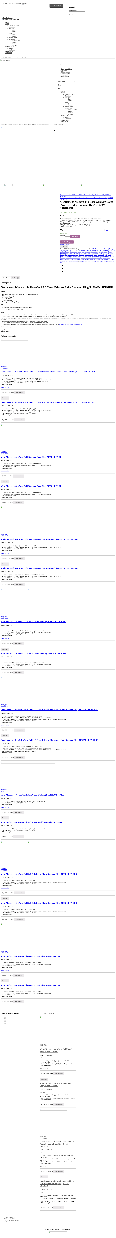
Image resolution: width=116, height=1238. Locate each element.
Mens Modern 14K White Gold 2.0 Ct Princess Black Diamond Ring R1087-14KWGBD (39, 874)
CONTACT (64, 121)
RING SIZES (65, 120)
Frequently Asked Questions (11, 1220)
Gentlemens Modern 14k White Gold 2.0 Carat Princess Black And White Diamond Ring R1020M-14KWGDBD (49, 709)
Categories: (79, 249)
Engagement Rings (66, 69)
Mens (66, 102)
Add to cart (75, 236)
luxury (83, 258)
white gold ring (91, 261)
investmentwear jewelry (102, 256)
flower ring (82, 255)
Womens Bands (65, 73)
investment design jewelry (89, 256)
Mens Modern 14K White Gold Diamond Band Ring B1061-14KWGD (31, 457)
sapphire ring (74, 261)
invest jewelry (68, 256)
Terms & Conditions (9, 1218)
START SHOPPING (57, 5)
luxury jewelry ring (91, 258)
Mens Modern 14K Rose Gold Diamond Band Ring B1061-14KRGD (30, 956)
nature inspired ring (95, 259)
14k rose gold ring (108, 249)
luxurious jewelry (65, 258)
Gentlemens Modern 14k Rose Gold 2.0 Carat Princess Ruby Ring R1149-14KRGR (57, 1144)
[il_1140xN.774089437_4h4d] (28, 154)
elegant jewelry (103, 252)
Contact (6, 1221)
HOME (63, 91)
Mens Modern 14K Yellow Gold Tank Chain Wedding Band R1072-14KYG (33, 621)
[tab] (6, 277)
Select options (19, 392)
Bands (70, 100)
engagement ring (95, 253)
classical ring (97, 250)
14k (93, 249)
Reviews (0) (15, 278)
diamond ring (94, 252)
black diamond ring (88, 250)
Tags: (90, 249)
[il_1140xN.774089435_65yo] (98, 188)
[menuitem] (7, 22)
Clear (107, 230)
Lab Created (68, 118)
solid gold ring (83, 261)
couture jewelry (106, 250)
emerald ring (72, 253)
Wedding (67, 97)
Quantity (62, 235)
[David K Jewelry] (7, 18)
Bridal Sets (64, 70)
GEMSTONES (65, 115)
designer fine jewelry (75, 252)
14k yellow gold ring (77, 250)
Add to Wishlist (64, 244)
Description (6, 278)
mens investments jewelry (77, 259)
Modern (87, 259)
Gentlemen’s (64, 75)
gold (106, 255)
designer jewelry (86, 252)
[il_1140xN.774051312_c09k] (60, 188)
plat (102, 259)
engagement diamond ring (83, 253)
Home (2, 124)
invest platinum (77, 256)
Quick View (4, 366)
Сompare (64, 246)
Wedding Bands (65, 72)
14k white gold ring (65, 250)
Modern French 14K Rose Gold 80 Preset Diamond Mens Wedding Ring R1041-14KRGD (39, 539)
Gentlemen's (101, 255)
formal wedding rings (91, 255)
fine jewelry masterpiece (71, 255)
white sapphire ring (101, 261)
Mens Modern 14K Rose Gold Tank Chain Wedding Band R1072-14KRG (32, 795)
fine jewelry (103, 253)
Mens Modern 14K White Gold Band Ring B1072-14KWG (56, 1050)
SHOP (63, 93)
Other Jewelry (65, 76)
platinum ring (107, 259)
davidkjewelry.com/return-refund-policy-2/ (70, 324)
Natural (67, 117)
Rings (69, 99)
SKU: (61, 249)
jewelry (112, 256)
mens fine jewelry (101, 258)
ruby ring (68, 261)
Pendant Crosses (72, 109)
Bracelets (70, 114)
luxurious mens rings (75, 258)
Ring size (62, 230)
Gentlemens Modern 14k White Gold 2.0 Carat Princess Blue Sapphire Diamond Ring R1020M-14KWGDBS (48, 372)
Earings (70, 111)
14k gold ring (98, 249)
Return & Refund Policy (10, 1217)
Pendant (70, 112)
